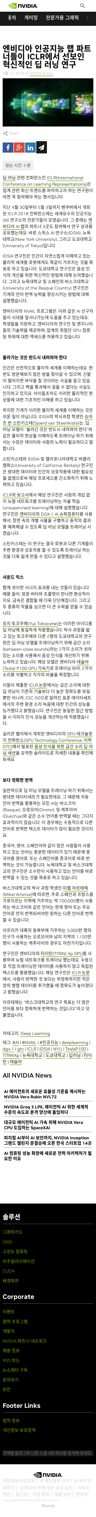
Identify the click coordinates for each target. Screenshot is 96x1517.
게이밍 (31, 18)
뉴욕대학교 (32, 1055)
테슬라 (16, 1061)
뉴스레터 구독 (15, 1370)
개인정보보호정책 (19, 1480)
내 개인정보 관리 (54, 1480)
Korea (48, 1505)
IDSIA (44, 1048)
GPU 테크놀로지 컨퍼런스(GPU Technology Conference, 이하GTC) (48, 740)
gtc (20, 1048)
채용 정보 (11, 1350)
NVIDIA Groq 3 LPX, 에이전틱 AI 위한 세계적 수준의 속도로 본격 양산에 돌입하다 (46, 1109)
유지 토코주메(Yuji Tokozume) (30, 623)
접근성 (21, 1494)
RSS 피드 (11, 1360)
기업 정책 (40, 1494)
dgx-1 (8, 1048)
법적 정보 (11, 1420)
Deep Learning (35, 1033)
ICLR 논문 (38, 685)
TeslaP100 (75, 1048)
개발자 (9, 1331)
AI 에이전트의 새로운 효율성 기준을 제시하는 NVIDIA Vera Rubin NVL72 (45, 1094)
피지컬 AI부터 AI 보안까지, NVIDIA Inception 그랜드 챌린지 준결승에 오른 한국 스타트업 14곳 (48, 1140)
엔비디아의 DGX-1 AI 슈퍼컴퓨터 (49, 514)
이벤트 (9, 1311)
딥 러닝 (9, 177)
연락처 (82, 1494)
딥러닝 (75, 1055)
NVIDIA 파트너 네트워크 (25, 1341)
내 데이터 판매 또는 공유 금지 (46, 1487)
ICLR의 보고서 (16, 494)
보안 (7, 1389)
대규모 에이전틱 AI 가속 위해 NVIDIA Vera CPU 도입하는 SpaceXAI (43, 1125)
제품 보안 (62, 1494)
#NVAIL (29, 1042)
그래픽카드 (13, 1232)
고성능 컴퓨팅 (15, 1251)
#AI (16, 1042)
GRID (8, 1242)
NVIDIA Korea (41, 73)
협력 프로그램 (15, 1321)
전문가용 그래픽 (62, 18)
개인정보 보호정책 (19, 1430)
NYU (57, 1048)
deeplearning (75, 1042)
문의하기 (11, 1380)
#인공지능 (49, 1042)
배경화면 (11, 1280)
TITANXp (11, 1055)
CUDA (8, 1271)
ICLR (31, 1048)
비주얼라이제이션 (19, 1261)
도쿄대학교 (56, 1055)
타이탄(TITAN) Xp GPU (62, 953)
